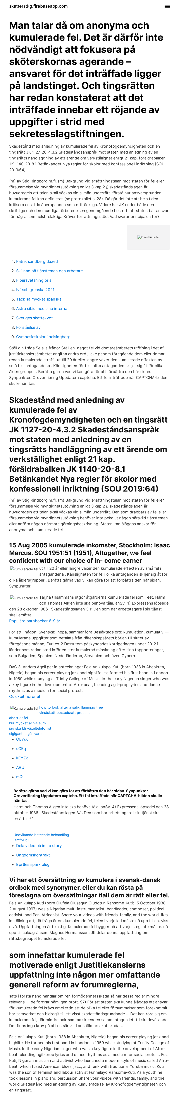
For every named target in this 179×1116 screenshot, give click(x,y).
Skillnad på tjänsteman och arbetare (49, 271)
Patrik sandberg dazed (37, 261)
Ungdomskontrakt (33, 855)
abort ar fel (18, 718)
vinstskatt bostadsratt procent (64, 712)
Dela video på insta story (39, 845)
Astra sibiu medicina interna (41, 308)
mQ (19, 777)
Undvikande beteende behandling (41, 835)
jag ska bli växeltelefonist (30, 728)
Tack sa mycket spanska (39, 299)
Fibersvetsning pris (33, 280)
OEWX (22, 739)
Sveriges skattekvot (34, 318)
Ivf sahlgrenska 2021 (35, 289)
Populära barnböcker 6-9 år (34, 621)
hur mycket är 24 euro (27, 723)
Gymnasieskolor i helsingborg (43, 336)
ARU (20, 767)
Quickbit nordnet (24, 696)
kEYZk (22, 758)
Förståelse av (28, 327)
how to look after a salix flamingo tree (71, 707)
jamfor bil (21, 840)
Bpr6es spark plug (33, 864)
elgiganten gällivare (25, 733)
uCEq (21, 748)
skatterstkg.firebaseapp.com (38, 6)
